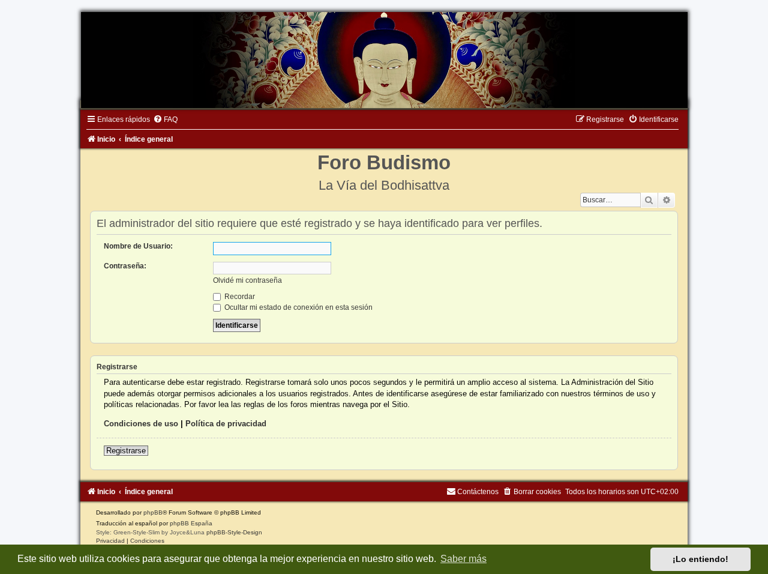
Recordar (239, 296)
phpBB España (191, 523)
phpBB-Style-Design (234, 532)
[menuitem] (165, 119)
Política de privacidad (225, 423)
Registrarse (126, 450)
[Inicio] (384, 60)
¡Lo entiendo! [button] (700, 559)
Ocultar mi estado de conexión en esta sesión (298, 307)
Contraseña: (125, 266)
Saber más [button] (463, 559)
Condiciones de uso (141, 423)
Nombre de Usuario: (138, 246)
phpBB (153, 512)
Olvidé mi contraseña (247, 280)
